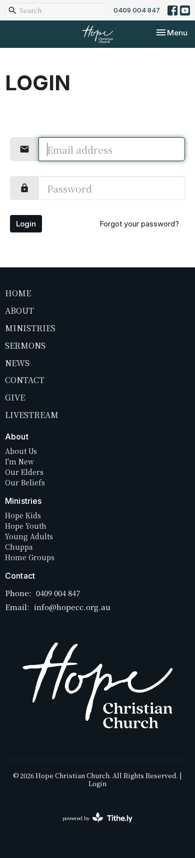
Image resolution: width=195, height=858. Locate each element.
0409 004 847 (137, 10)
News (17, 363)
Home (18, 293)
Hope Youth (25, 526)
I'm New (19, 461)
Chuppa (19, 547)
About (19, 310)
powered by (92, 826)
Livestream (31, 415)
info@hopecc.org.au (72, 607)
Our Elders (24, 472)
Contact (24, 380)
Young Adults (29, 536)
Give (15, 397)
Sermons (25, 345)
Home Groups (29, 557)
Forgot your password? (139, 223)
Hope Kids (23, 515)
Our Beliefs (25, 482)
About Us (21, 451)
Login (26, 223)
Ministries (30, 328)
